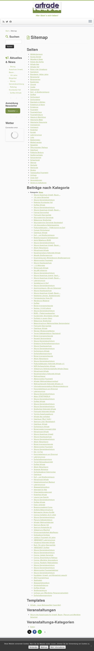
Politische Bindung (37, 152)
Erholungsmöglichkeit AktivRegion (46, 532)
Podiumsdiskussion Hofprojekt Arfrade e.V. (49, 363)
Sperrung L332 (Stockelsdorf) (44, 421)
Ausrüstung (34, 72)
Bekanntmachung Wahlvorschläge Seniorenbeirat (51, 323)
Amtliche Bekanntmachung (43, 510)
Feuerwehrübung (36, 114)
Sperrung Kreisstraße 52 (43, 527)
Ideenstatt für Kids (40, 489)
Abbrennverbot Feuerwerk (43, 260)
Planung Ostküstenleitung (43, 520)
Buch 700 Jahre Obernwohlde (44, 545)
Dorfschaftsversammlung (43, 353)
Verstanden (33, 647)
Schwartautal (35, 160)
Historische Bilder (36, 120)
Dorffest (33, 94)
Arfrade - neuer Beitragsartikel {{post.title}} (45, 605)
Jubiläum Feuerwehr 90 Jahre (44, 537)
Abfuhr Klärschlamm (41, 248)
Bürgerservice (35, 79)
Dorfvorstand (35, 97)
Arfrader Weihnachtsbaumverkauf (46, 381)
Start (7, 31)
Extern (32, 627)
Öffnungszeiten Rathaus (39, 147)
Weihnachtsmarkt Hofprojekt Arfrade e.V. (48, 384)
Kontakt (33, 132)
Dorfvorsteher (35, 99)
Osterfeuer (34, 150)
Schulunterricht (35, 157)
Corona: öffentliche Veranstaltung (46, 560)
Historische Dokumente (38, 122)
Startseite (33, 165)
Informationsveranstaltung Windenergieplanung (51, 386)
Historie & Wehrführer (38, 117)
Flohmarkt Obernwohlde (42, 215)
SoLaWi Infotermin (40, 270)
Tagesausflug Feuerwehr (39, 172)
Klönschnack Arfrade (41, 250)
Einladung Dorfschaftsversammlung (46, 343)
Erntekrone (34, 107)
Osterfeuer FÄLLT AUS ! (42, 419)
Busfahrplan (34, 82)
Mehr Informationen (57, 647)
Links (32, 137)
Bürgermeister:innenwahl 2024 (45, 429)
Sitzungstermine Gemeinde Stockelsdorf (48, 222)
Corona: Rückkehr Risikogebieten (46, 562)
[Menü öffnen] (90, 21)
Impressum (34, 127)
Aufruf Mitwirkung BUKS (42, 240)
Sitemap (33, 162)
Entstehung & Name (37, 104)
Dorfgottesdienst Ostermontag (45, 472)
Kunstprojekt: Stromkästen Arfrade (46, 316)
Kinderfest (34, 130)
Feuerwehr (34, 109)
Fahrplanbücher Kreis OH (43, 298)
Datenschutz (34, 89)
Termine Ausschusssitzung (43, 414)
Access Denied (35, 57)
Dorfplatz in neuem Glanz (43, 318)
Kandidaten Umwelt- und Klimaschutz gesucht (50, 575)
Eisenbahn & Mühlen (37, 102)
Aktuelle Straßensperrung (43, 255)
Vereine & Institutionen (38, 183)
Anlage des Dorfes (37, 62)
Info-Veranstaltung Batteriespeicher (46, 225)
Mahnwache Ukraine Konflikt (44, 512)
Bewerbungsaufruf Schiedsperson (46, 237)
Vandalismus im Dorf (41, 283)
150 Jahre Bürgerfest (41, 197)
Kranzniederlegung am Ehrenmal (46, 389)
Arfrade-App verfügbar (42, 416)
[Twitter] (8, 21)
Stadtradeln (38, 580)
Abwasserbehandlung (41, 487)
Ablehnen (44, 647)
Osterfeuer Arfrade (40, 232)
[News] (4, 21)
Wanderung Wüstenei (41, 300)
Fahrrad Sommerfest (41, 212)
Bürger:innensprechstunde (43, 305)
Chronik (33, 84)
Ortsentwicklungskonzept (43, 492)
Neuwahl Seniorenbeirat (42, 338)
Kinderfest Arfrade (40, 494)
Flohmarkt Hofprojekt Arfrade (44, 411)
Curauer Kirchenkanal (42, 230)
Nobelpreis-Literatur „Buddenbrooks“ (47, 295)
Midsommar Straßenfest (42, 220)
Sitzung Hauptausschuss (43, 263)
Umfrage (33, 175)
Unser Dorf (34, 177)
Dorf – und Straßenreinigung (44, 235)
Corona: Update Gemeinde (43, 555)
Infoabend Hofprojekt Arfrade (44, 542)
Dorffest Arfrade (15, 93)
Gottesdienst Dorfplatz (42, 535)
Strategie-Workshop (41, 469)
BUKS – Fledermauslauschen (44, 313)
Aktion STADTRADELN (42, 396)
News (41, 192)
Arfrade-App (34, 64)
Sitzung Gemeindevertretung (44, 200)
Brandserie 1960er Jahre (39, 74)
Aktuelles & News (36, 59)
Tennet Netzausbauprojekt (43, 462)
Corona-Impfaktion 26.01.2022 (45, 515)
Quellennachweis (36, 155)
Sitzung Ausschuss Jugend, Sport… (47, 275)
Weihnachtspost (39, 376)
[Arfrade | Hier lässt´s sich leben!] (47, 7)
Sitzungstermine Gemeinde (43, 217)
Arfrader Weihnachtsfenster (44, 522)
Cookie (32, 87)
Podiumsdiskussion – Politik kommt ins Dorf (49, 227)
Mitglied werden (36, 142)
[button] (29, 632)
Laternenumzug (36, 135)
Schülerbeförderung (41, 585)
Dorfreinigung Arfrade (41, 351)
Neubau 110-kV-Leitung (42, 308)
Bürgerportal (34, 77)
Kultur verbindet (39, 505)
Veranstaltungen (36, 180)
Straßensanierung (40, 590)
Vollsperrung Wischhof (42, 530)
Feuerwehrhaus (36, 112)
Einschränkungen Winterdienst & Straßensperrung (52, 258)
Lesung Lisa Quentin (41, 497)
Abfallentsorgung (36, 54)
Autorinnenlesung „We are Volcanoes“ (47, 288)
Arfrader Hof (34, 67)
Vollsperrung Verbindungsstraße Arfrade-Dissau (51, 368)
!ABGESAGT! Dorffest (41, 547)
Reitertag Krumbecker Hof (43, 202)
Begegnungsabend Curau (43, 507)
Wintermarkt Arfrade (41, 268)
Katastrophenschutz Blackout (44, 482)
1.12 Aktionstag (39, 265)
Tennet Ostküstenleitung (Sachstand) (47, 333)
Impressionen (35, 125)
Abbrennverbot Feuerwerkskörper (46, 570)
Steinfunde (34, 167)
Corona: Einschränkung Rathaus (45, 557)
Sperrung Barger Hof (41, 525)
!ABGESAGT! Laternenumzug (44, 540)
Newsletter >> (13, 111)
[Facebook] (11, 21)
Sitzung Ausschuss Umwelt (43, 434)
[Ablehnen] (91, 646)
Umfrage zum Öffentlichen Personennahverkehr (51, 593)
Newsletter (34, 145)
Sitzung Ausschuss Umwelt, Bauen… (16, 69)
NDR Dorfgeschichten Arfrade (44, 366)
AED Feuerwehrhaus (41, 578)
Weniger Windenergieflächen (44, 331)
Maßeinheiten (35, 140)
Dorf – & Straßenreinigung (39, 92)
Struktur (33, 170)
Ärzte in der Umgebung (38, 69)
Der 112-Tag (38, 452)
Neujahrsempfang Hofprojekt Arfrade (47, 253)
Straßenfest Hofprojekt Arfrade (45, 409)
